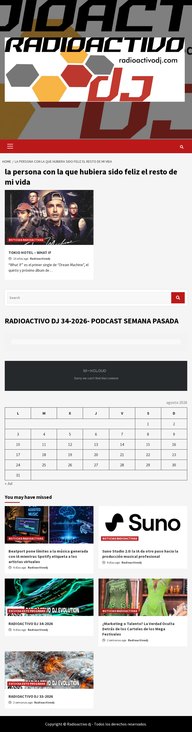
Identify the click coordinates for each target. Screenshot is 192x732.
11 (44, 444)
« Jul (8, 483)
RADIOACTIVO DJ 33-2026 (30, 696)
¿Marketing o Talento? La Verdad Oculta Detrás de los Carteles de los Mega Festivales (138, 629)
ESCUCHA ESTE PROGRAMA (27, 611)
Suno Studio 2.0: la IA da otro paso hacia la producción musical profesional (140, 554)
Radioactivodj (40, 258)
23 (174, 454)
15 (148, 444)
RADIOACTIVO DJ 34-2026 (30, 623)
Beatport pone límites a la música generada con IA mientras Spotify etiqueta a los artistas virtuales (48, 556)
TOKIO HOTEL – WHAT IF (29, 252)
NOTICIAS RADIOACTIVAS (26, 240)
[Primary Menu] (9, 146)
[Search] (181, 147)
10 (18, 444)
